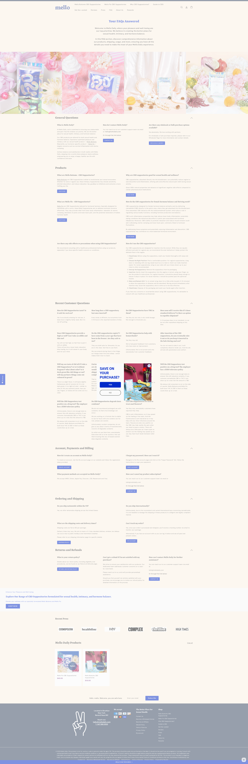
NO (110, 393)
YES (110, 385)
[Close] (149, 365)
